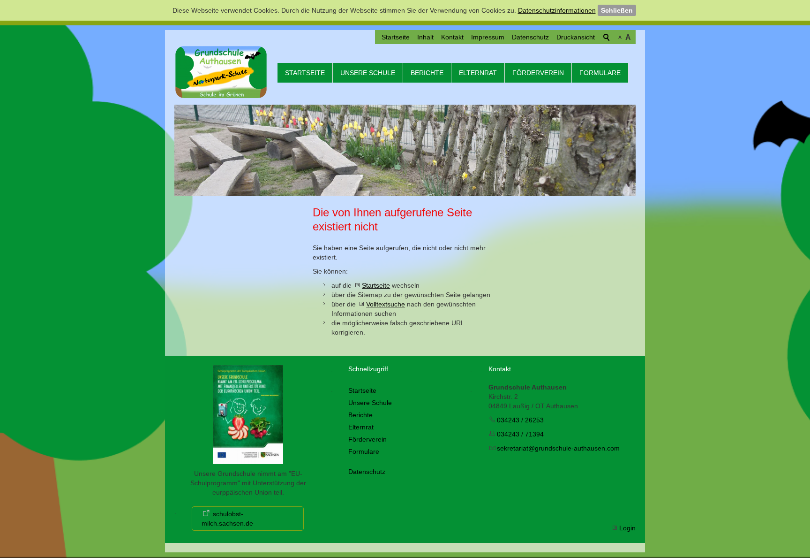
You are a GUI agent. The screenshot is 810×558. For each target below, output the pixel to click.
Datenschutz (530, 37)
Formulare (600, 72)
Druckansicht (575, 37)
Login (627, 528)
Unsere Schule (367, 72)
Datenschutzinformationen (557, 10)
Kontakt (452, 37)
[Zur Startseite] (221, 72)
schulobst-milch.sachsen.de (227, 518)
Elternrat (478, 72)
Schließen (617, 10)
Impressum (487, 37)
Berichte (427, 72)
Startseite (396, 37)
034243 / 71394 (520, 434)
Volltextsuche (385, 304)
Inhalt (425, 37)
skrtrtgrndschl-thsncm (558, 448)
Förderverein (538, 72)
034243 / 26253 (520, 420)
